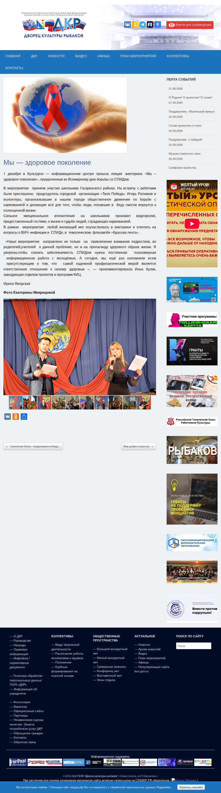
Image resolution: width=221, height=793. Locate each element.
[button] (152, 347)
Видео (142, 653)
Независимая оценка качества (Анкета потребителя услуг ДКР (26, 724)
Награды (20, 645)
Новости (144, 644)
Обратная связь (24, 742)
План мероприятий (152, 658)
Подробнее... (164, 787)
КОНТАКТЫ (14, 68)
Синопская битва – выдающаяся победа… (33, 446)
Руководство (22, 640)
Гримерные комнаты (111, 666)
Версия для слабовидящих (193, 24)
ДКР (34, 56)
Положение (63, 662)
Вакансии (20, 706)
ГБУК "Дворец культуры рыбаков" (97, 776)
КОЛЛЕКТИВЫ (178, 56)
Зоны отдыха (106, 680)
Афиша (143, 662)
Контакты (20, 737)
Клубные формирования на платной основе (64, 671)
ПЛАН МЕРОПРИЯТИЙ (138, 56)
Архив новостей (149, 649)
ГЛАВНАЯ (12, 56)
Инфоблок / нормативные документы (20, 663)
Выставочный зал (109, 675)
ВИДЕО (81, 56)
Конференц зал (108, 671)
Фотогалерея (21, 702)
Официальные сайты (29, 711)
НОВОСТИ (56, 56)
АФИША (104, 56)
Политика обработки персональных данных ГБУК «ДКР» (26, 680)
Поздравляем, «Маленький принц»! (192, 103)
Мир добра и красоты (138, 446)
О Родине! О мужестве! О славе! (190, 89)
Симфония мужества (182, 159)
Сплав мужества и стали (185, 117)
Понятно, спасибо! (191, 787)
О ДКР (18, 636)
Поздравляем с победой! (185, 131)
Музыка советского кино (184, 145)
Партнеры (21, 715)
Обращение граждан (28, 733)
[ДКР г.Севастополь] (53, 25)
